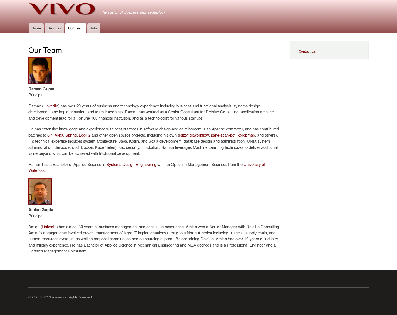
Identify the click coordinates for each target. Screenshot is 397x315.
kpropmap (246, 135)
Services (54, 28)
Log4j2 (84, 135)
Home (36, 28)
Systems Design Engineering (131, 164)
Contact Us (307, 51)
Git (49, 135)
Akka (59, 135)
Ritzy (183, 135)
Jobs (94, 28)
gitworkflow (199, 135)
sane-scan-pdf (223, 135)
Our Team (75, 28)
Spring (71, 135)
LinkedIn (50, 106)
